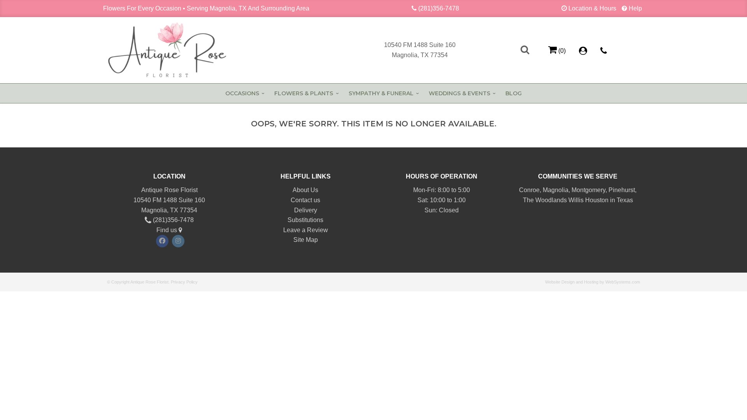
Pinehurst (621, 190)
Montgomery (588, 190)
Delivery (305, 210)
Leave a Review (305, 230)
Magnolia (555, 190)
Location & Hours (592, 8)
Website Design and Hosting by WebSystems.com (592, 282)
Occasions (242, 93)
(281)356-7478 (438, 8)
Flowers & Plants (303, 93)
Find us (167, 230)
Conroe (529, 190)
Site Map (305, 239)
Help (635, 8)
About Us (305, 190)
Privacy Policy (184, 282)
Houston (596, 200)
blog (513, 93)
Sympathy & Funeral (381, 93)
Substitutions (305, 220)
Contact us (305, 200)
